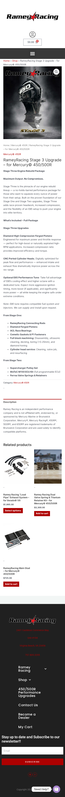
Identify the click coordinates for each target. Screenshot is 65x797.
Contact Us (28, 705)
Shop (15, 60)
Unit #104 (33, 638)
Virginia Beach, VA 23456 (33, 645)
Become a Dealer (27, 716)
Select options (13, 510)
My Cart (25, 727)
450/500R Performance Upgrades (29, 692)
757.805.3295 (32, 655)
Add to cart (42, 513)
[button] (32, 53)
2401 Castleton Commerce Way (32, 630)
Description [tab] (9, 402)
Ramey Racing (24, 669)
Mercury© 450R (19, 145)
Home (6, 60)
